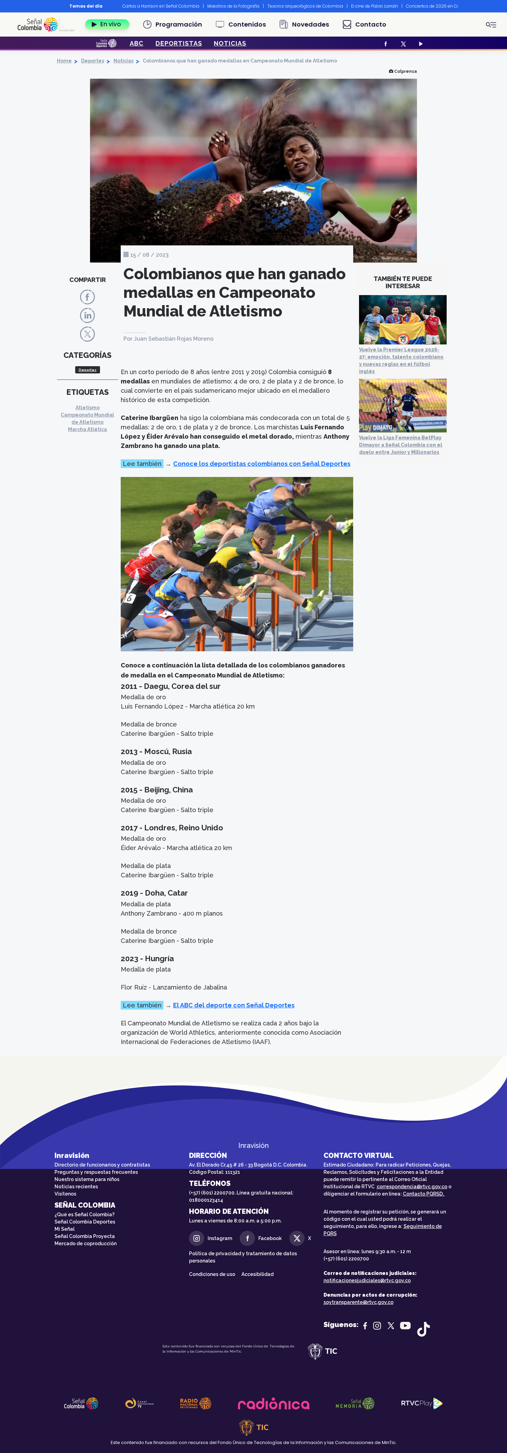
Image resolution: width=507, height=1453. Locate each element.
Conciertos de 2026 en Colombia (440, 6)
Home (64, 61)
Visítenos (65, 1194)
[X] (402, 43)
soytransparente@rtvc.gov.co (359, 1302)
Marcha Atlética (87, 429)
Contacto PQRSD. (424, 1194)
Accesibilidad (258, 1274)
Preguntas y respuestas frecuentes (96, 1172)
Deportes (92, 61)
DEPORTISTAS (179, 43)
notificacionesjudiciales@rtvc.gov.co (367, 1280)
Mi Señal (64, 1229)
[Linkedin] (87, 315)
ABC (136, 43)
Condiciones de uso (212, 1274)
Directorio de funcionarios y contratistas (102, 1165)
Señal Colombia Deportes (84, 1222)
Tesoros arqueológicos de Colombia (305, 6)
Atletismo (88, 407)
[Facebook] (385, 43)
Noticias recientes (76, 1186)
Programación (179, 24)
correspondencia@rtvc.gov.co (412, 1186)
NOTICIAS (230, 43)
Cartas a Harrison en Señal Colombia (160, 6)
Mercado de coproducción (85, 1243)
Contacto (370, 24)
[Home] (48, 24)
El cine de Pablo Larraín (374, 6)
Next (463, 6)
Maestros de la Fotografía (233, 6)
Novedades (310, 24)
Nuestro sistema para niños (86, 1179)
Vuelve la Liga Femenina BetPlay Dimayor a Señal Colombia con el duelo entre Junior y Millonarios (400, 445)
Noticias (123, 61)
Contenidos (247, 24)
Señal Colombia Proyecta (84, 1236)
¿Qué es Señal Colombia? (84, 1214)
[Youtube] (420, 43)
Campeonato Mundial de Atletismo (87, 418)
